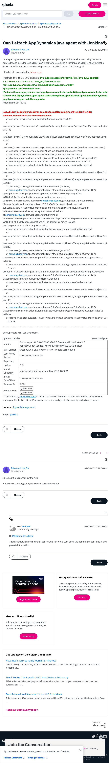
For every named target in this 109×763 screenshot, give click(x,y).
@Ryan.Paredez (27, 396)
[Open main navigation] (105, 4)
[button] (106, 37)
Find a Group (28, 636)
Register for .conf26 (28, 599)
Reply (99, 435)
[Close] (79, 749)
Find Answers (10, 23)
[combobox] (38, 13)
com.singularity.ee (18, 190)
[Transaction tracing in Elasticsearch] (106, 452)
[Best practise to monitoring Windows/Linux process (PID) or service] (101, 452)
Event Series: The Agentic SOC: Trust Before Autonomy (37, 677)
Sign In (95, 5)
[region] (41, 754)
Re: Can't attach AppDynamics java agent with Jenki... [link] (33, 26)
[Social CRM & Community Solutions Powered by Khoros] (99, 724)
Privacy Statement (13, 757)
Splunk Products (28, 23)
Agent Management (24, 407)
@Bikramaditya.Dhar (22, 536)
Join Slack (82, 597)
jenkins (14, 414)
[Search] (69, 14)
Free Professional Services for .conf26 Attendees (34, 694)
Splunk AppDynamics (50, 23)
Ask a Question (92, 13)
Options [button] (101, 26)
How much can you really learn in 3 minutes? (31, 660)
